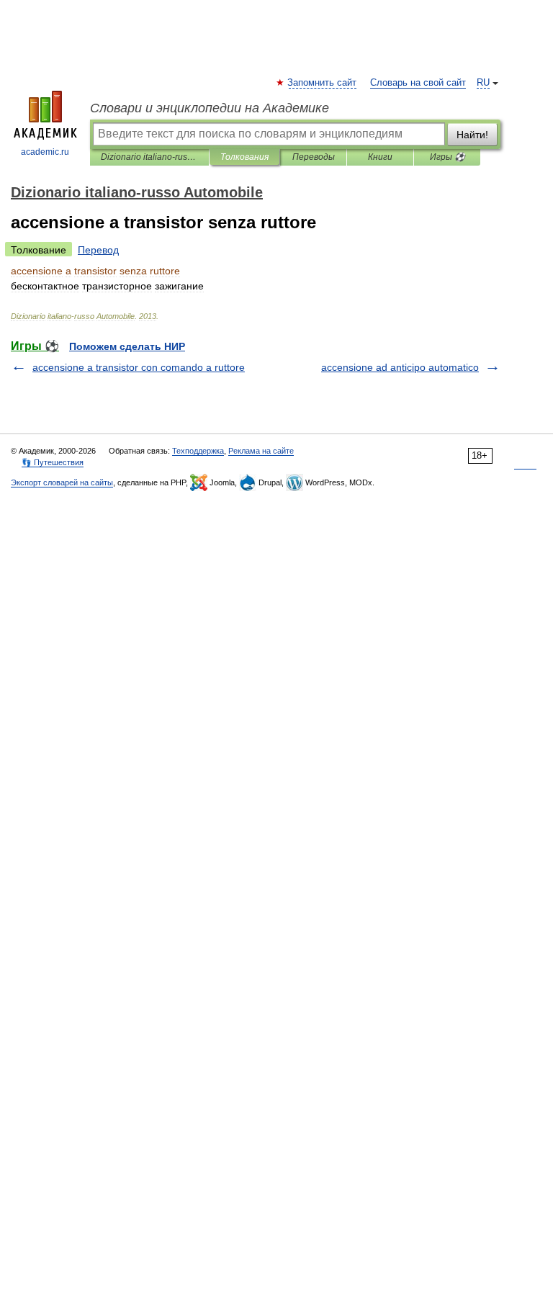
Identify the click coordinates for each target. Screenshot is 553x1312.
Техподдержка (198, 450)
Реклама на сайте (261, 450)
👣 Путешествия (53, 462)
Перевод (98, 250)
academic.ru (45, 152)
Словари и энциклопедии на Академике (209, 108)
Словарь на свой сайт (418, 83)
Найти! (472, 134)
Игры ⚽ (447, 157)
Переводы (313, 157)
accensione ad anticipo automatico (400, 367)
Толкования (244, 157)
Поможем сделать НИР (127, 346)
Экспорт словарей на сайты (62, 482)
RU (483, 83)
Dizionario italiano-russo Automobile (149, 157)
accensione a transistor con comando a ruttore (138, 367)
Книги (380, 157)
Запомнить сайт (322, 83)
